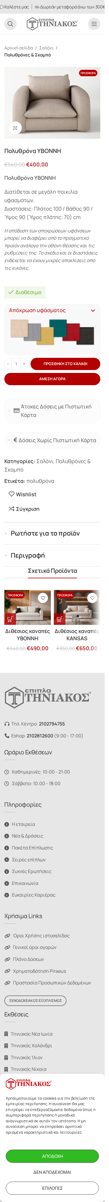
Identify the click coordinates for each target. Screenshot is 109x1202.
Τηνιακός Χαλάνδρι (31, 1045)
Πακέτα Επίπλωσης (32, 847)
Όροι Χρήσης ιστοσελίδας (41, 935)
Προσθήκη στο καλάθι (65, 363)
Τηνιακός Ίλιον (26, 1057)
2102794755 (52, 724)
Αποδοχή (52, 1156)
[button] (52, 310)
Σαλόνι (46, 48)
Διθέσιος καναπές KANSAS (77, 634)
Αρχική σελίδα (18, 48)
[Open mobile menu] (94, 24)
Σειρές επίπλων (29, 859)
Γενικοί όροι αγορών (34, 947)
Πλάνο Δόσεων (28, 959)
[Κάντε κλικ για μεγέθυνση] (15, 127)
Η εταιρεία (23, 824)
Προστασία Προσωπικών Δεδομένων (52, 982)
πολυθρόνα (40, 480)
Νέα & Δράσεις (27, 836)
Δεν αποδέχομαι (52, 1172)
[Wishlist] (43, 598)
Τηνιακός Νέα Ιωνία (32, 1034)
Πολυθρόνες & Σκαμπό (27, 55)
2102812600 (40, 735)
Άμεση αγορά (52, 378)
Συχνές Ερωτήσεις (32, 871)
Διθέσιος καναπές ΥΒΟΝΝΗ (27, 634)
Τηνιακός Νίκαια (29, 1069)
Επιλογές (52, 1188)
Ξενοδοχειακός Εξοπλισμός (35, 1000)
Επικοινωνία (25, 883)
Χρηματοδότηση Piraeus (39, 971)
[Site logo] (52, 23)
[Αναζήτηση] (10, 24)
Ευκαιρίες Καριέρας (34, 895)
